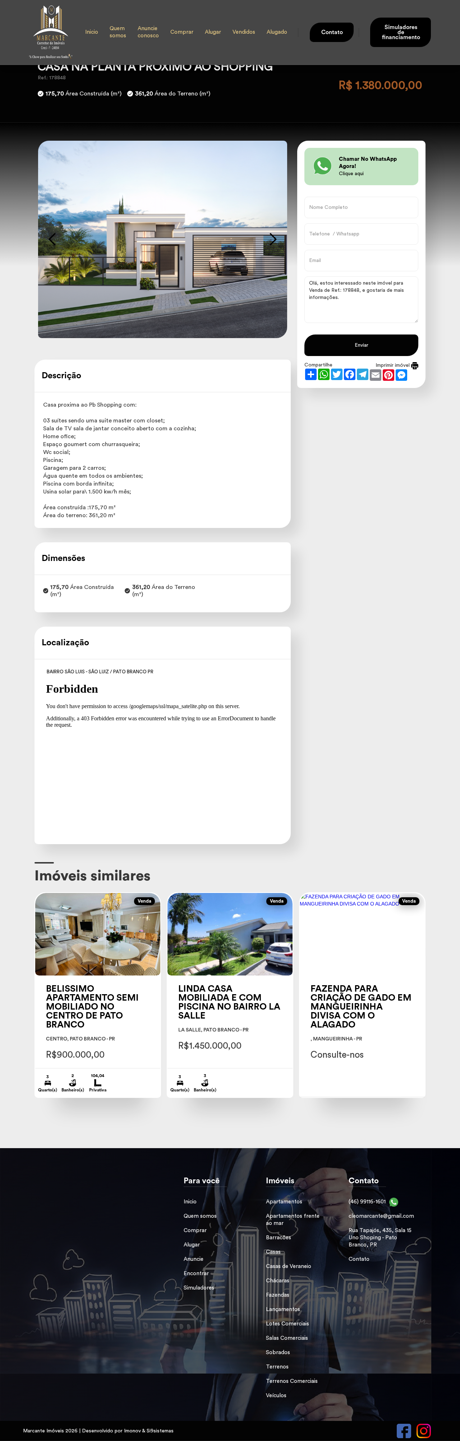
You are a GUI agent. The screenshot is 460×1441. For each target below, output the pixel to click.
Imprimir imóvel (393, 365)
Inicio (91, 32)
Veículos (276, 1395)
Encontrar (196, 1273)
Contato (359, 1259)
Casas (273, 1252)
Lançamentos (283, 1309)
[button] (52, 239)
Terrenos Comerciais (292, 1381)
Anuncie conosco (148, 32)
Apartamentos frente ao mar (292, 1219)
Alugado (277, 32)
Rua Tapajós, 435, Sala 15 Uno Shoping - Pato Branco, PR (380, 1238)
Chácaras (277, 1280)
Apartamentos (284, 1201)
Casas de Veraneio (288, 1266)
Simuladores (199, 1288)
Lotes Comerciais (287, 1324)
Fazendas (277, 1295)
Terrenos (277, 1367)
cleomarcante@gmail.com (381, 1216)
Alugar (213, 32)
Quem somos (118, 32)
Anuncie (193, 1259)
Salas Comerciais (287, 1338)
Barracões (278, 1237)
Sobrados (278, 1352)
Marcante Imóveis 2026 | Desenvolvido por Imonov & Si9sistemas (98, 1430)
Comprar (181, 32)
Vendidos (244, 32)
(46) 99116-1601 (367, 1201)
